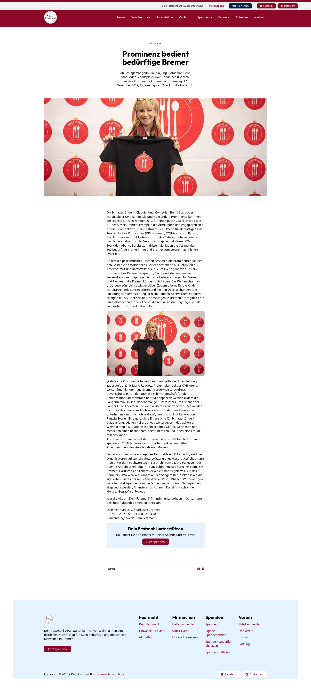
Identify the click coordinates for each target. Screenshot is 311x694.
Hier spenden (155, 542)
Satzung (244, 644)
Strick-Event (180, 631)
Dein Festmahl (141, 17)
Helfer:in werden (183, 624)
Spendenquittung (218, 652)
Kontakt (259, 17)
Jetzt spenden (216, 5)
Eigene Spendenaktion (216, 633)
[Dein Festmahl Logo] (50, 17)
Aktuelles (241, 17)
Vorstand (245, 637)
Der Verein (246, 631)
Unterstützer (164, 17)
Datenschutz (115, 674)
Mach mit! (185, 17)
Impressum (99, 674)
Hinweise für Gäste (152, 631)
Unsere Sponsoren (185, 637)
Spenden (212, 624)
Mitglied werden (240, 5)
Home (121, 17)
